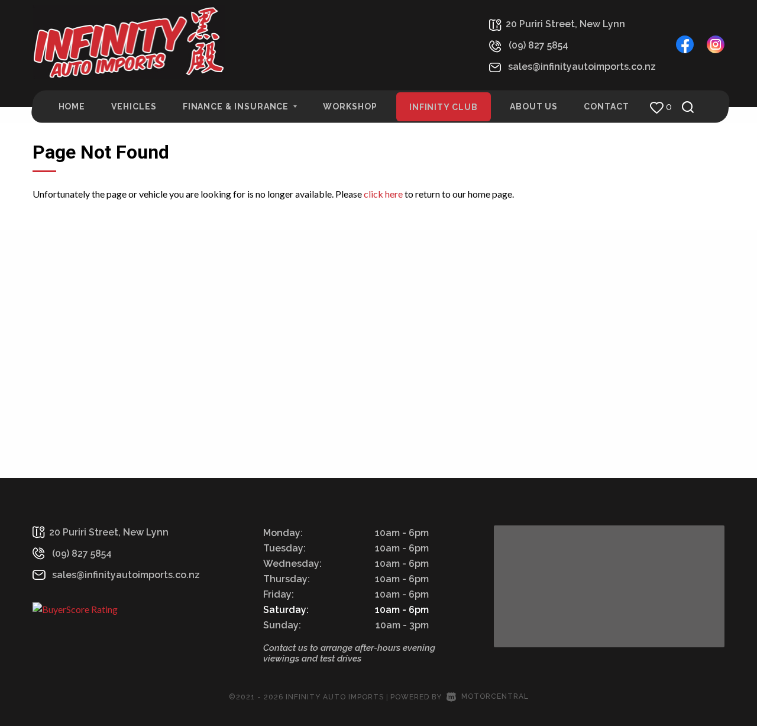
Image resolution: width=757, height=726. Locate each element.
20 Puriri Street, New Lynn (565, 24)
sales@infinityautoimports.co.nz (582, 66)
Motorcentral (495, 696)
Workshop (350, 106)
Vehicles (133, 106)
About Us (534, 106)
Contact (606, 106)
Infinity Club (443, 107)
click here (383, 193)
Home (72, 106)
